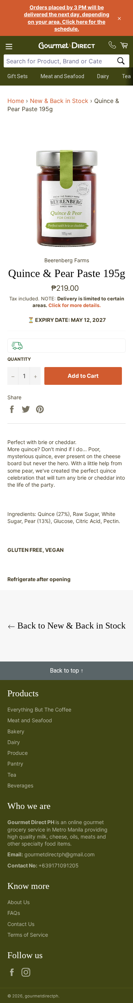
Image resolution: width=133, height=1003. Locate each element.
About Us (18, 902)
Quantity (19, 359)
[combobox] (66, 60)
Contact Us (20, 924)
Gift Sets (17, 76)
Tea (126, 76)
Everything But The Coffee (39, 709)
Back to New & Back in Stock (70, 625)
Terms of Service (27, 935)
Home (15, 100)
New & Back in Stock (59, 100)
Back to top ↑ (66, 670)
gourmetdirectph (41, 996)
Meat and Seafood (62, 76)
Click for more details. (74, 305)
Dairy (103, 76)
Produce (17, 753)
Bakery (15, 731)
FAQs (13, 913)
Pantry (15, 763)
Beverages (20, 785)
